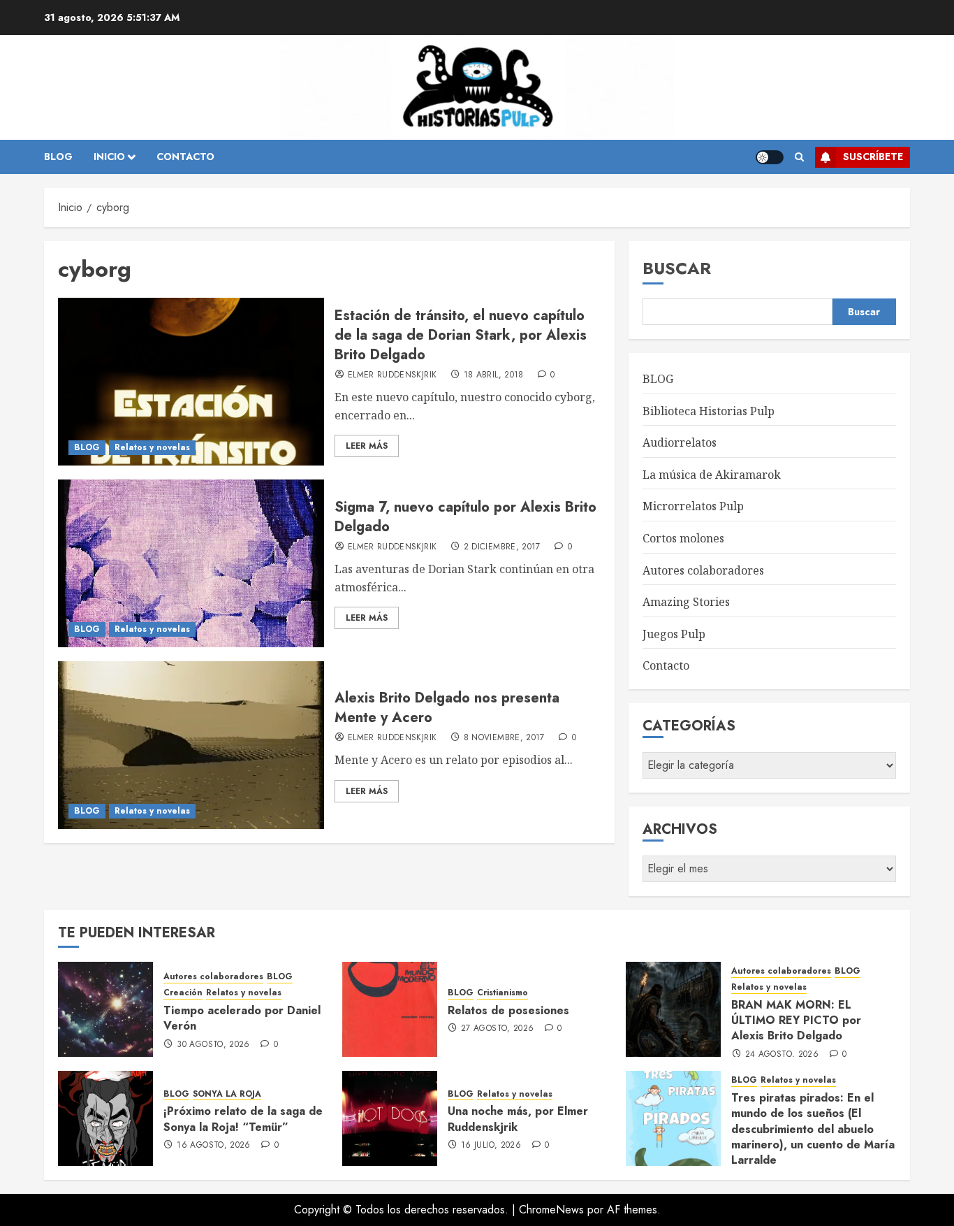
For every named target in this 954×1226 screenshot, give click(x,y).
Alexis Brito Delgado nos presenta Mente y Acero (447, 708)
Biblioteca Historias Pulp (709, 411)
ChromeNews (551, 1210)
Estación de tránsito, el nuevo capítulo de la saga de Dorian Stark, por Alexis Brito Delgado (461, 335)
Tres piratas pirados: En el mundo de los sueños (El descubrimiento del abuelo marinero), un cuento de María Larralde (813, 1129)
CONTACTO (185, 157)
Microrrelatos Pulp (693, 506)
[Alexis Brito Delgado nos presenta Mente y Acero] (191, 745)
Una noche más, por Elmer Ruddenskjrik (518, 1118)
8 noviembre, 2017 (504, 738)
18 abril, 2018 (494, 375)
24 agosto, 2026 (782, 1054)
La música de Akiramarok (712, 474)
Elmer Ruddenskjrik (392, 375)
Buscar (677, 268)
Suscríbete (873, 157)
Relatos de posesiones (508, 1010)
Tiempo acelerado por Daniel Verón (242, 1018)
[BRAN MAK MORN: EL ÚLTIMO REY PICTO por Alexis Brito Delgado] (673, 1009)
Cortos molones (683, 538)
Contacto (666, 665)
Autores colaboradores (703, 570)
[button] (799, 157)
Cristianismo (502, 993)
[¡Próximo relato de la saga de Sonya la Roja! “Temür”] (105, 1118)
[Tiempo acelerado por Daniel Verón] (105, 1009)
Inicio (109, 157)
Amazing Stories (686, 602)
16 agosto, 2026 (213, 1145)
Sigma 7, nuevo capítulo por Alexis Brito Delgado (465, 517)
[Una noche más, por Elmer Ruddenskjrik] (389, 1118)
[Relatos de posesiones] (389, 1009)
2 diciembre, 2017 (502, 547)
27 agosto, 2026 (497, 1028)
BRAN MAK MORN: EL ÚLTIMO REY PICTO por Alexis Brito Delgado (796, 1020)
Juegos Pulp (674, 634)
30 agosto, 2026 (213, 1045)
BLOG (58, 157)
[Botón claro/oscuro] (770, 157)
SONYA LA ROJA (227, 1094)
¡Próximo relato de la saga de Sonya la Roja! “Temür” (243, 1118)
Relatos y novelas (152, 447)
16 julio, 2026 (491, 1145)
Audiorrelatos (680, 442)
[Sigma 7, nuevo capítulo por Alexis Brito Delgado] (191, 563)
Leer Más (367, 446)
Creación (183, 993)
